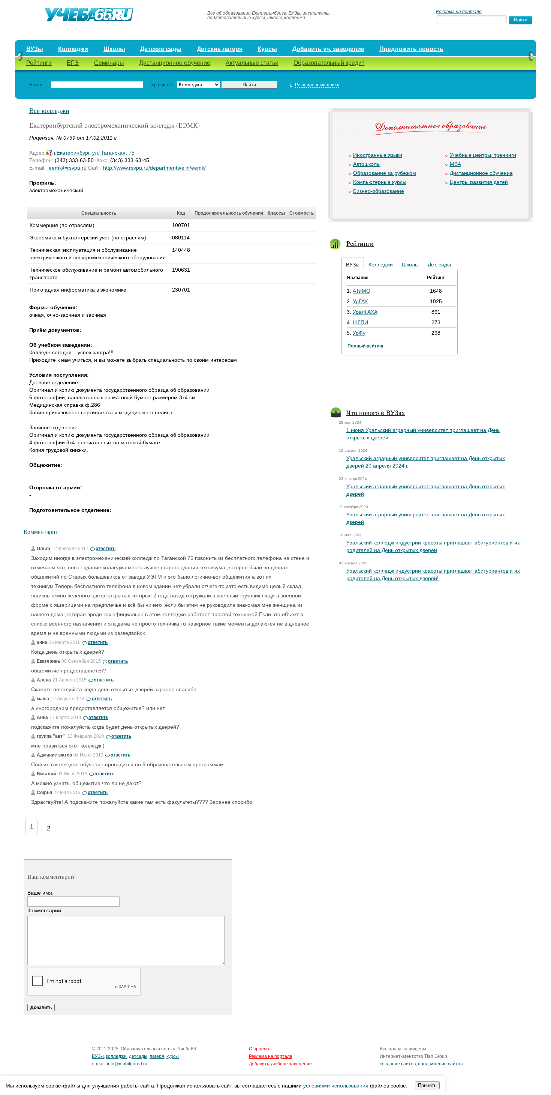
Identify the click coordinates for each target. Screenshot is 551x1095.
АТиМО (361, 291)
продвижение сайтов (440, 1063)
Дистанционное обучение (174, 63)
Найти (36, 84)
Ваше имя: (40, 893)
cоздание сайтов (398, 1063)
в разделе (161, 84)
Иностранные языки (377, 155)
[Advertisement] (430, 383)
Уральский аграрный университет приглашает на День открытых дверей (425, 490)
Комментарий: (45, 910)
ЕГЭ (73, 63)
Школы (114, 49)
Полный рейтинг (365, 346)
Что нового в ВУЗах (375, 412)
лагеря (157, 1056)
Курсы (267, 49)
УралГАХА (365, 312)
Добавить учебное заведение (280, 1063)
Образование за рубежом (384, 173)
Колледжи (73, 49)
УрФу (359, 333)
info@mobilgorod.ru (127, 1063)
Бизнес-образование (378, 191)
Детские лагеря (220, 49)
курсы (172, 1056)
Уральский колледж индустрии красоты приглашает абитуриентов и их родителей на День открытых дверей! (433, 574)
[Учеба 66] (108, 15)
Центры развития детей (479, 182)
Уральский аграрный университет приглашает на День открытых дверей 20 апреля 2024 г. (425, 462)
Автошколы (366, 164)
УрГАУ (360, 301)
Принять (427, 1085)
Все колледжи (49, 110)
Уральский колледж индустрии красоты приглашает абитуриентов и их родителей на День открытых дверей (433, 546)
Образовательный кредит (328, 63)
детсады (138, 1056)
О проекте (260, 1048)
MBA (455, 164)
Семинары (109, 63)
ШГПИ (360, 322)
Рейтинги (39, 63)
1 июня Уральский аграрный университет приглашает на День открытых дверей (423, 434)
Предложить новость (411, 49)
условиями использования (335, 1086)
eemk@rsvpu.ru (67, 168)
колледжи (116, 1056)
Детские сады (160, 49)
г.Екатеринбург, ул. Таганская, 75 (94, 153)
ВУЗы (34, 49)
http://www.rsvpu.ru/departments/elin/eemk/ (154, 168)
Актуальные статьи (252, 63)
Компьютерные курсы (379, 182)
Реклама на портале (459, 11)
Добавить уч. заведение (328, 49)
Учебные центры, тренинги (483, 155)
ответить (105, 548)
